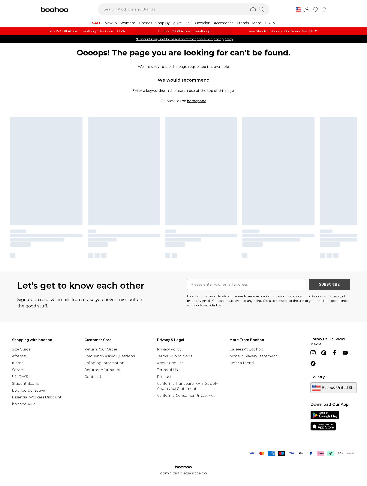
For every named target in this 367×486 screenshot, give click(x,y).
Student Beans (25, 384)
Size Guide (21, 349)
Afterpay (19, 356)
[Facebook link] (334, 352)
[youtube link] (345, 352)
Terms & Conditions (174, 356)
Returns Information (103, 370)
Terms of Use (168, 370)
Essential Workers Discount (36, 397)
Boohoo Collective (28, 390)
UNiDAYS (20, 377)
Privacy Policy (169, 349)
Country (317, 377)
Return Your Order (100, 349)
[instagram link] (313, 352)
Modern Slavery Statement (253, 356)
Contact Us (94, 377)
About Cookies (170, 363)
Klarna (18, 363)
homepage (196, 101)
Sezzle (17, 370)
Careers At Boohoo (246, 349)
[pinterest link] (323, 352)
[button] (298, 10)
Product (164, 377)
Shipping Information (104, 363)
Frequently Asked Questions (109, 356)
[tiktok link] (313, 363)
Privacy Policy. (211, 305)
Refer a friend (241, 363)
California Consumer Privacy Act (186, 396)
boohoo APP (23, 404)
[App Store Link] (324, 421)
